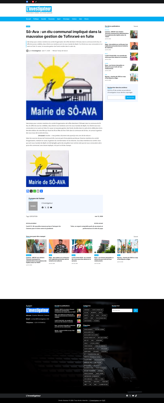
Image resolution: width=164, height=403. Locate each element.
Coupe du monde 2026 (89, 348)
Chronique (87, 309)
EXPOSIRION (96, 351)
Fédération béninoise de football (92, 357)
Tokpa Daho (96, 381)
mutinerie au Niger (89, 367)
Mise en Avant (97, 362)
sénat (96, 379)
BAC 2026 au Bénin (99, 329)
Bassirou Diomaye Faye (89, 337)
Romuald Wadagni (88, 373)
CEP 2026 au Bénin (94, 343)
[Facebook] (27, 2)
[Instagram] (48, 207)
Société (28, 26)
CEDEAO (86, 343)
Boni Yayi (86, 340)
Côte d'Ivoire (104, 348)
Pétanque (100, 370)
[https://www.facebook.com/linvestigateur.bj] (127, 396)
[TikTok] (36, 2)
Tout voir (136, 26)
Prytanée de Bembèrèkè (90, 370)
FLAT (103, 400)
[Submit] (135, 310)
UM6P (85, 384)
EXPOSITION (33, 216)
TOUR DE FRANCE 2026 (101, 318)
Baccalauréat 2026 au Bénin (91, 334)
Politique (104, 315)
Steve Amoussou (88, 379)
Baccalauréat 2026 (88, 332)
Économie (107, 29)
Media (97, 315)
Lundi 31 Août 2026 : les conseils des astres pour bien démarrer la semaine (116, 56)
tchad (101, 379)
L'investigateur (33, 395)
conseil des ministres (100, 346)
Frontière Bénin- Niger (93, 354)
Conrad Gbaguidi (88, 346)
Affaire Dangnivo (88, 329)
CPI (97, 348)
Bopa (92, 340)
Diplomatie (93, 312)
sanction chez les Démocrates (91, 376)
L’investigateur (36, 51)
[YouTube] (33, 2)
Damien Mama (87, 351)
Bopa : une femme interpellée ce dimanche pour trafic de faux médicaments (114, 67)
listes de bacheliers (99, 359)
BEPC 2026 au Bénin (102, 337)
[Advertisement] (82, 284)
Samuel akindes (100, 373)
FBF (85, 354)
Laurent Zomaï (87, 359)
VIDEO (95, 384)
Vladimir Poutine (103, 384)
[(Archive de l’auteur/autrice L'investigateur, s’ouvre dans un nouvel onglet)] (27, 51)
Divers (106, 53)
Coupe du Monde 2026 (97, 309)
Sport (91, 318)
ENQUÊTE (86, 315)
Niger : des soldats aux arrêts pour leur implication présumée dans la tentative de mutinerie (116, 46)
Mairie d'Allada (88, 362)
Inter (106, 42)
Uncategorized (87, 320)
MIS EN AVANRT (87, 365)
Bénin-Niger (99, 340)
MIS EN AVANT (97, 365)
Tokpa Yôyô (105, 381)
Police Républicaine (101, 367)
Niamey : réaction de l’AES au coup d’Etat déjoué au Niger (115, 77)
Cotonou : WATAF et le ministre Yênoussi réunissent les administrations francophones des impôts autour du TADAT (117, 34)
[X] (30, 2)
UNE (90, 384)
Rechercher (130, 97)
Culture (86, 312)
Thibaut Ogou (87, 381)
